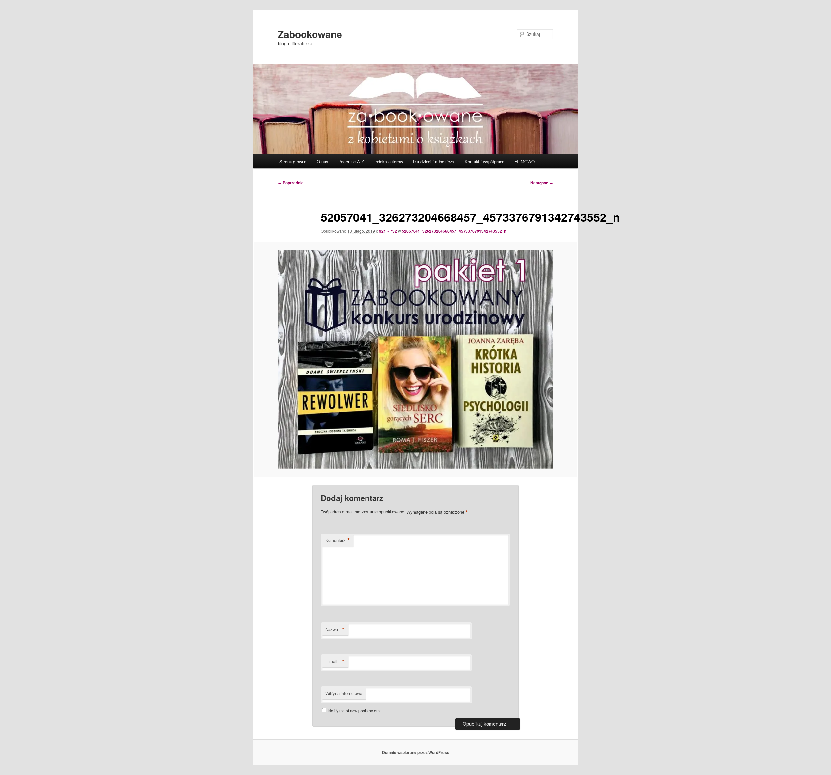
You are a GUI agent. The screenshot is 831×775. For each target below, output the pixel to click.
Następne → (541, 183)
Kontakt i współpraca (484, 161)
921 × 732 (388, 231)
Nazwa (335, 629)
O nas (322, 161)
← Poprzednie (291, 183)
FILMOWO (525, 161)
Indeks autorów (388, 161)
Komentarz (337, 540)
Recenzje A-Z (351, 161)
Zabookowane (310, 34)
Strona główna (292, 161)
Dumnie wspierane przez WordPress (415, 752)
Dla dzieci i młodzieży (433, 161)
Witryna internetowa (343, 693)
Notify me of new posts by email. (356, 710)
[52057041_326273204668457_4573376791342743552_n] (415, 359)
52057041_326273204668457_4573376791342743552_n (454, 231)
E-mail (335, 661)
